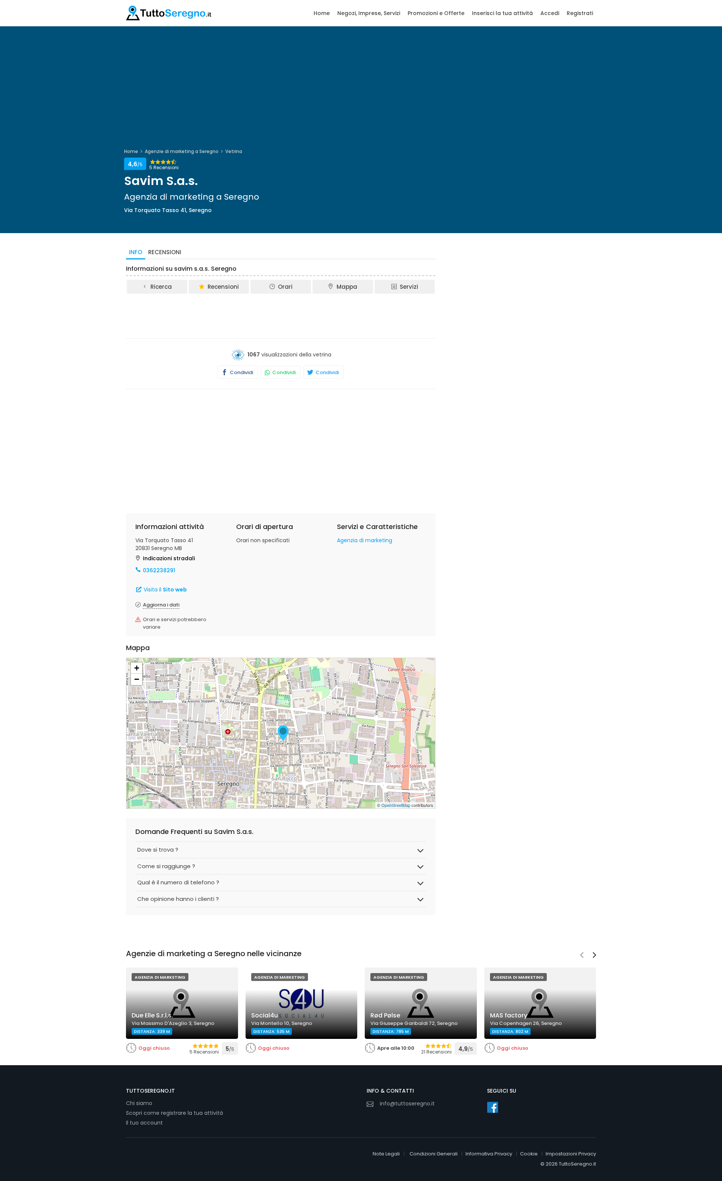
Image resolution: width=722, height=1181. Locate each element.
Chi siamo (139, 1103)
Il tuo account (144, 1122)
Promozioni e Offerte (436, 13)
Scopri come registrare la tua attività (174, 1113)
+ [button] (136, 668)
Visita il (164, 589)
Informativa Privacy (489, 1153)
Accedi (549, 13)
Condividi (241, 372)
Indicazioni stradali (169, 558)
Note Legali (386, 1153)
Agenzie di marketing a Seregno (181, 151)
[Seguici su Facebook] (492, 1107)
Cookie (529, 1153)
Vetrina (233, 151)
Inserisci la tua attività (502, 13)
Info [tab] (135, 252)
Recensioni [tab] (164, 252)
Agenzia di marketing (364, 540)
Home (322, 13)
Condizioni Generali (434, 1153)
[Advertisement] (281, 315)
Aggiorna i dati (161, 604)
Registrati (580, 13)
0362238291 (159, 570)
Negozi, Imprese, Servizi (368, 13)
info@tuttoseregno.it (407, 1103)
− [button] (136, 679)
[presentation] (582, 956)
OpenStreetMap (395, 805)
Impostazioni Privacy (571, 1153)
